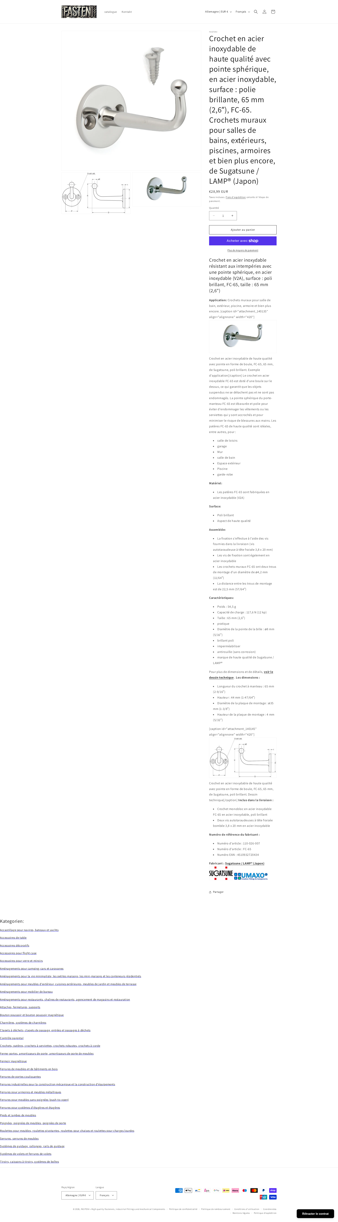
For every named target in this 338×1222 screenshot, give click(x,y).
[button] (256, 11)
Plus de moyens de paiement (242, 250)
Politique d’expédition (265, 1212)
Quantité (214, 208)
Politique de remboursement (215, 1209)
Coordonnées (270, 1209)
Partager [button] (218, 892)
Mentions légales (241, 1212)
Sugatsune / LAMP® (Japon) (244, 863)
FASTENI (85, 1209)
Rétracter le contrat (315, 1213)
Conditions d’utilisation (246, 1209)
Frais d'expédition (236, 197)
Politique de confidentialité (183, 1209)
